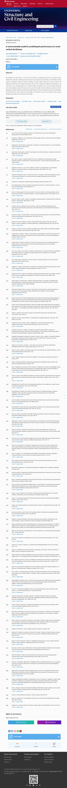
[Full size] (64, 399)
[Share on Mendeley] (20, 731)
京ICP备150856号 (26, 771)
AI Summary (22, 722)
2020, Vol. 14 (21, 37)
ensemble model (51, 101)
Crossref (13, 141)
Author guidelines (49, 757)
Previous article (22, 121)
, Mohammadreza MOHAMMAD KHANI (30, 56)
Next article (45, 121)
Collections (12, 34)
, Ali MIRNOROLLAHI (42, 53)
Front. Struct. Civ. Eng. (11, 37)
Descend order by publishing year (40, 129)
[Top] (64, 395)
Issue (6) (28, 37)
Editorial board (8, 759)
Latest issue (28, 30)
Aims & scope (7, 757)
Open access (17, 6)
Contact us (7, 762)
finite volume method (39, 101)
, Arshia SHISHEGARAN (12, 56)
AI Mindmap (52, 722)
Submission (32, 3)
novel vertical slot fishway (13, 101)
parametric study (26, 101)
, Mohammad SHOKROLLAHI (28, 53)
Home (9, 3)
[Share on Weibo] (15, 731)
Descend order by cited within (55, 129)
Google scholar (19, 141)
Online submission (49, 759)
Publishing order (29, 129)
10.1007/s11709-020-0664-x (47, 37)
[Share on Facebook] (9, 731)
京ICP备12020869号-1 (15, 771)
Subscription (24, 3)
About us (25, 6)
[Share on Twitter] (12, 731)
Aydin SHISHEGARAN (11, 53)
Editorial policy (49, 3)
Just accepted (45, 30)
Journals (16, 3)
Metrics (40, 3)
